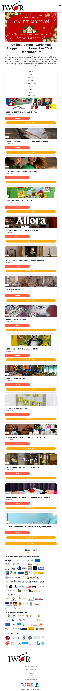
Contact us (31, 673)
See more (31, 543)
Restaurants (31, 77)
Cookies (31, 675)
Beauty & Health (31, 83)
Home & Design (31, 95)
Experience (31, 92)
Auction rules (31, 677)
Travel (31, 74)
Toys (31, 89)
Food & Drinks (31, 80)
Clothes (31, 86)
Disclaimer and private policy (31, 679)
